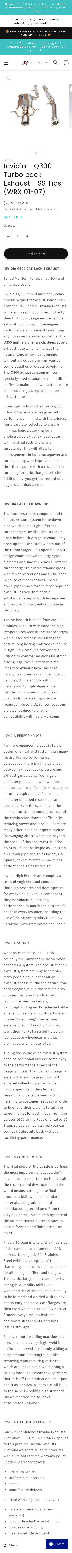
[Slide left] (26, 152)
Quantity (9, 225)
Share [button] (13, 1545)
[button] (6, 62)
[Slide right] (45, 152)
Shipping (24, 208)
